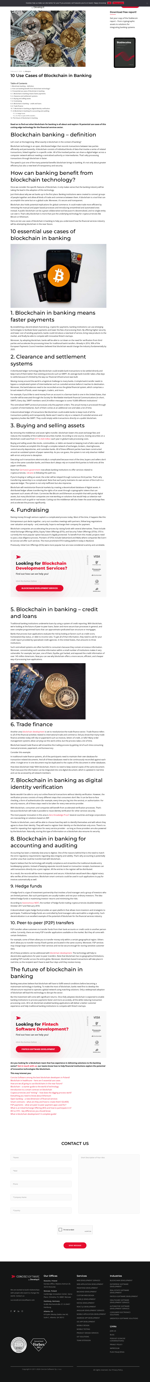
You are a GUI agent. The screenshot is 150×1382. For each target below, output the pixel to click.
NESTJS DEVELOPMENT (85, 1303)
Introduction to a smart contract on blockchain (31, 1089)
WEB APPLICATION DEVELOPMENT (90, 1284)
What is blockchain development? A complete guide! (33, 1114)
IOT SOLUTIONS (83, 1336)
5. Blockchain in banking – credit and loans (26, 104)
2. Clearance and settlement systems (25, 96)
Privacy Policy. (117, 1370)
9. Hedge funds (20, 113)
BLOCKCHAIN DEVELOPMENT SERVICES (40, 588)
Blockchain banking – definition (23, 86)
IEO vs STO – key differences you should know (31, 1111)
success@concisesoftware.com (23, 1300)
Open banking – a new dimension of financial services (34, 1098)
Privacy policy (118, 3)
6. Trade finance (17, 106)
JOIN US (113, 1331)
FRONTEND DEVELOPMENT (87, 1288)
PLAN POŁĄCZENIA (117, 1352)
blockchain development (33, 731)
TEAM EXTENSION (84, 1340)
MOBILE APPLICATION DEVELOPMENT (91, 1314)
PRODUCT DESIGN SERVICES (88, 1333)
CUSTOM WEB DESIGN (85, 1295)
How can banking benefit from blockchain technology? (31, 89)
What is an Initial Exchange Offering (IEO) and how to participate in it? (41, 1108)
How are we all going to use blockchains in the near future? (36, 1083)
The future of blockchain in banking (25, 118)
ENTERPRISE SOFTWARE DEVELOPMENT (119, 1285)
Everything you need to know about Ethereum (31, 1095)
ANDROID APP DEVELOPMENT (88, 1318)
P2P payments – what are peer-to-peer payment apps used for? (38, 1105)
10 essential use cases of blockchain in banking (28, 91)
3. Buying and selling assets (21, 99)
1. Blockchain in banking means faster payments (29, 94)
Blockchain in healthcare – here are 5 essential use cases (35, 1080)
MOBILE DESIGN (83, 1325)
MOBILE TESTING (83, 1329)
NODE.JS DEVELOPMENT (86, 1299)
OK (109, 3)
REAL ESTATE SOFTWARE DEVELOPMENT (119, 1291)
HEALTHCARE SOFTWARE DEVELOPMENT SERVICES (119, 1301)
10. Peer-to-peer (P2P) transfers (25, 116)
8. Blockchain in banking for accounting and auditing (31, 111)
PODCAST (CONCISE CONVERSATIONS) (117, 1339)
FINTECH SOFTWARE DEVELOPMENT (38, 1049)
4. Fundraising (17, 101)
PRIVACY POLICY (116, 1344)
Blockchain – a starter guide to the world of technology (35, 1086)
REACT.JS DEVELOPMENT (86, 1307)
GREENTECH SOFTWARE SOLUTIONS (124, 1318)
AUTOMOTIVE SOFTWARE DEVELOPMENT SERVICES (119, 1307)
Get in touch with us (27, 1066)
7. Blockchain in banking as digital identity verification (31, 109)
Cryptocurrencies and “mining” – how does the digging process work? (41, 1092)
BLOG (112, 1335)
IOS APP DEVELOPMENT (86, 1322)
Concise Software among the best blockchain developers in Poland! (40, 1077)
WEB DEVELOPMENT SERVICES (88, 1280)
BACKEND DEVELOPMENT (87, 1292)
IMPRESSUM (114, 1348)
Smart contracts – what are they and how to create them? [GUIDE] (40, 1102)
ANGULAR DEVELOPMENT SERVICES (90, 1310)
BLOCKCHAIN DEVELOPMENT (121, 1280)
